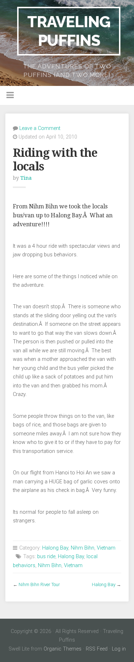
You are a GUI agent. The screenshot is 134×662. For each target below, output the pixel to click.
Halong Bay (55, 548)
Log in (119, 649)
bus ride (46, 557)
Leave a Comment (39, 128)
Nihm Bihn (82, 548)
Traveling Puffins (68, 31)
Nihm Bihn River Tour (39, 584)
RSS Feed (97, 649)
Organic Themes (62, 649)
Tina (26, 178)
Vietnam (106, 548)
